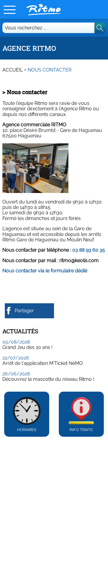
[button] (9, 9)
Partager (24, 310)
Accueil (12, 70)
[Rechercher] (100, 28)
